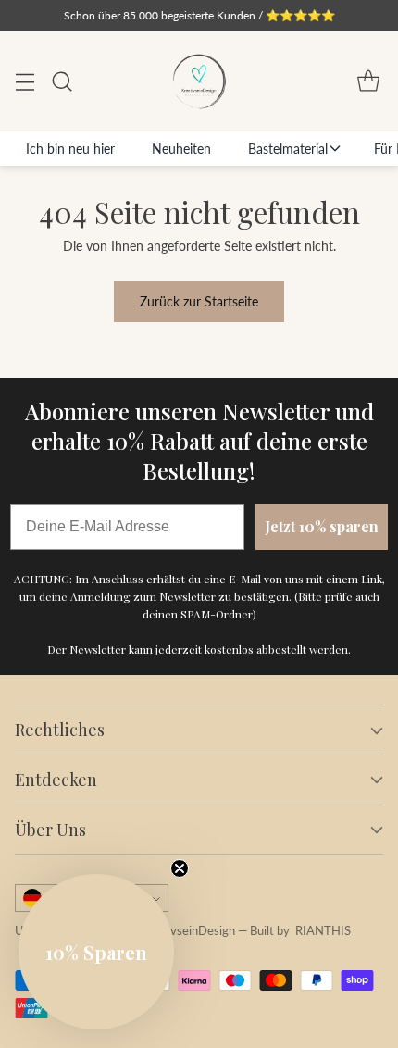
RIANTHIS (323, 931)
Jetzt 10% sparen (322, 526)
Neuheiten (181, 148)
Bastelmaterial (288, 148)
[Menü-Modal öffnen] (25, 82)
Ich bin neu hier (70, 148)
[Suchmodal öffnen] (62, 82)
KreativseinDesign (186, 931)
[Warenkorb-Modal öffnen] (368, 82)
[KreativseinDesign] (199, 81)
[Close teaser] (179, 868)
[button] (96, 951)
